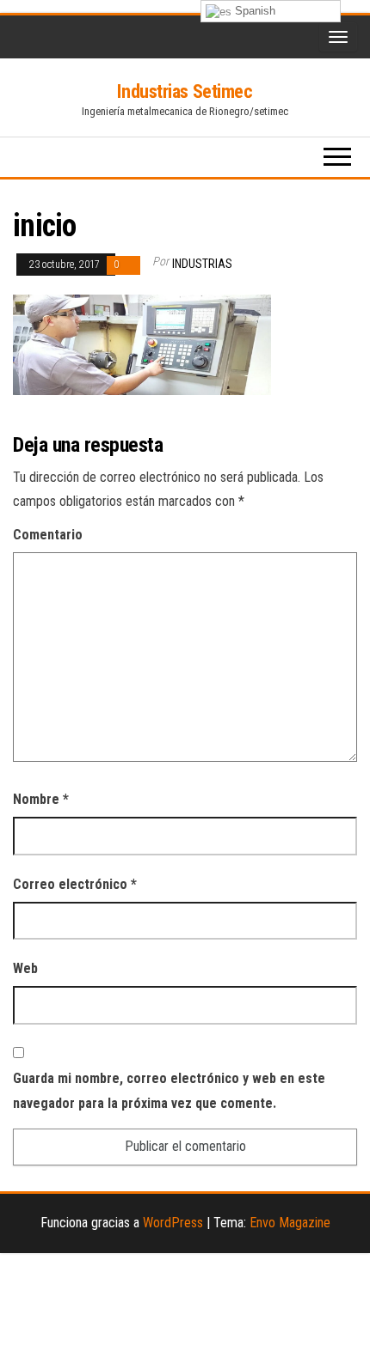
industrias (202, 264)
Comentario (48, 534)
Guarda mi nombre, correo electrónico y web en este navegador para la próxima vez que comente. (169, 1090)
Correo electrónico (75, 884)
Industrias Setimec (184, 91)
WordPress (173, 1222)
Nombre (41, 799)
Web (25, 968)
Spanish (253, 10)
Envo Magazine (290, 1222)
